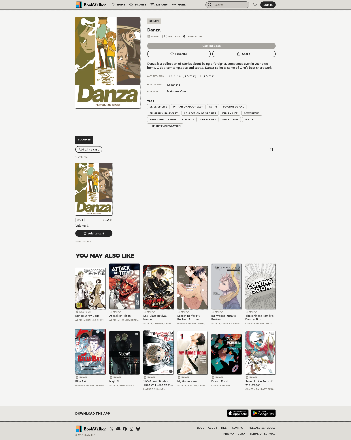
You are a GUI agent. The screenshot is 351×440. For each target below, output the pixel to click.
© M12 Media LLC (85, 435)
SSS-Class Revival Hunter (155, 317)
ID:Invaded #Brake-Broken (224, 317)
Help (224, 428)
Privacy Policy (234, 434)
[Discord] (118, 429)
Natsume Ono (176, 91)
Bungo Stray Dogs (87, 315)
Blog (201, 428)
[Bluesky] (138, 429)
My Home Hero (187, 381)
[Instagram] (131, 429)
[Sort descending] (272, 149)
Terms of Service (263, 434)
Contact (238, 428)
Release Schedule (262, 428)
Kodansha (173, 85)
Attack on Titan (120, 315)
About (213, 428)
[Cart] (255, 5)
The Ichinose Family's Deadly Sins (259, 317)
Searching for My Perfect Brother (188, 317)
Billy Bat (80, 381)
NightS (114, 381)
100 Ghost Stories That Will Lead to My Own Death (157, 383)
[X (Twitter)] (112, 429)
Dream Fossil (219, 381)
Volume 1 (81, 226)
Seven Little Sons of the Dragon (259, 383)
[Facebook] (125, 429)
